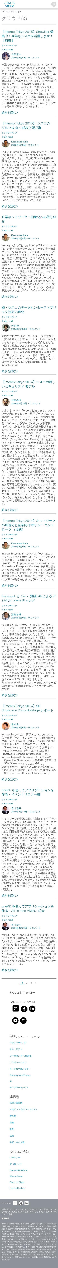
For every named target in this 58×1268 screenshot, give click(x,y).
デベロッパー (16, 1164)
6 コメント (35, 928)
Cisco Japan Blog (10, 11)
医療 (12, 1136)
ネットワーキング (18, 1043)
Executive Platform (18, 1170)
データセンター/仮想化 (20, 1056)
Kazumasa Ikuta (19, 142)
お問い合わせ (7, 1209)
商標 (10, 1214)
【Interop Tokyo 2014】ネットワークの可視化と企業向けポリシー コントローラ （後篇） (28, 525)
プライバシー (40, 1212)
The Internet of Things (20, 1075)
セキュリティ (16, 1049)
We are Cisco (16, 1176)
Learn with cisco (17, 1188)
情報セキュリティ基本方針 (22, 1212)
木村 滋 (15, 724)
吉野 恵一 (16, 54)
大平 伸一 (16, 326)
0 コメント (33, 58)
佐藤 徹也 (16, 400)
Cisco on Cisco (17, 1182)
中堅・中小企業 (17, 1142)
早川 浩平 (16, 808)
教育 (12, 1129)
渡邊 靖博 (16, 614)
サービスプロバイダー (20, 1069)
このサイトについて (36, 1209)
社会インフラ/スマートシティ (24, 1109)
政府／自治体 (16, 1103)
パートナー (15, 1158)
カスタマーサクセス (19, 1088)
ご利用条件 (6, 1212)
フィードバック (20, 1209)
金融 (12, 1123)
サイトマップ (50, 1209)
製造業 (13, 1116)
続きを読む (9, 112)
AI (11, 1081)
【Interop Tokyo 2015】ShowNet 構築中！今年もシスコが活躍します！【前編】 (27, 36)
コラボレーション (18, 1063)
